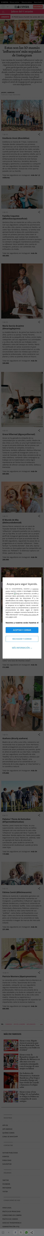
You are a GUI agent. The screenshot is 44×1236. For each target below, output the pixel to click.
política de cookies (30, 615)
